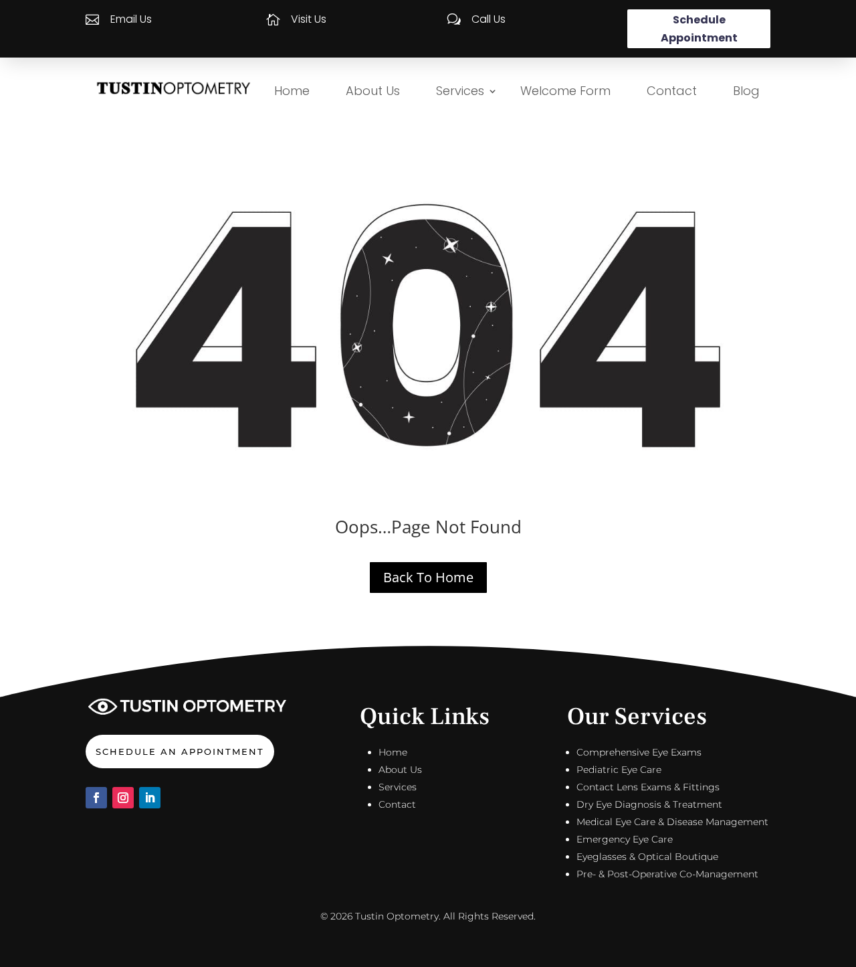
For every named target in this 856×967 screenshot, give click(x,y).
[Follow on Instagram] (123, 797)
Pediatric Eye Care (618, 770)
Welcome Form (565, 90)
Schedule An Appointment (180, 751)
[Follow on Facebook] (96, 797)
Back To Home (428, 577)
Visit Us (308, 19)
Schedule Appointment (699, 29)
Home (292, 90)
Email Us (131, 19)
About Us (373, 90)
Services (460, 90)
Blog (746, 90)
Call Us (488, 19)
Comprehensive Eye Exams (639, 752)
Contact (672, 90)
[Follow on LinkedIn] (149, 797)
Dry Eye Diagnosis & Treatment (649, 804)
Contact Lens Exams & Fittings (648, 787)
